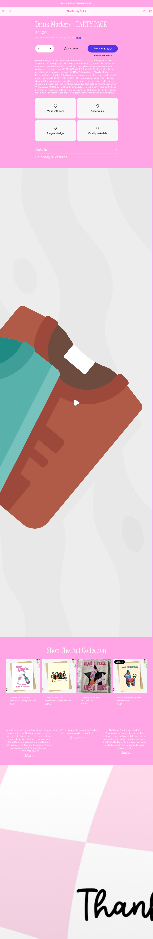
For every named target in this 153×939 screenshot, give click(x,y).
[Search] (10, 11)
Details (41, 149)
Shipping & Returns (51, 157)
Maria (29, 755)
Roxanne (77, 738)
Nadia (125, 752)
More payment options (103, 55)
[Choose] (106, 688)
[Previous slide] (3, 3)
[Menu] (3, 11)
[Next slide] (149, 3)
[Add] (35, 688)
